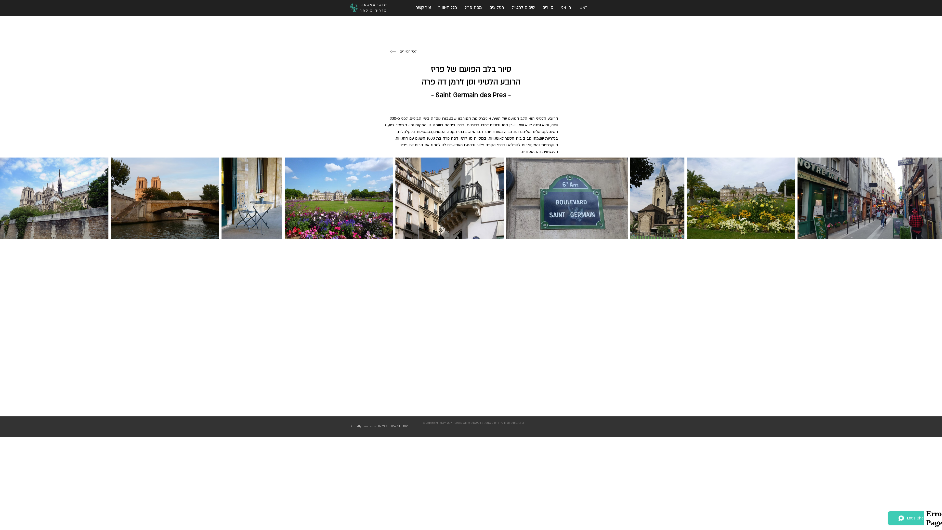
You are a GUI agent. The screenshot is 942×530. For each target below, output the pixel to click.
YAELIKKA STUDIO (395, 426)
